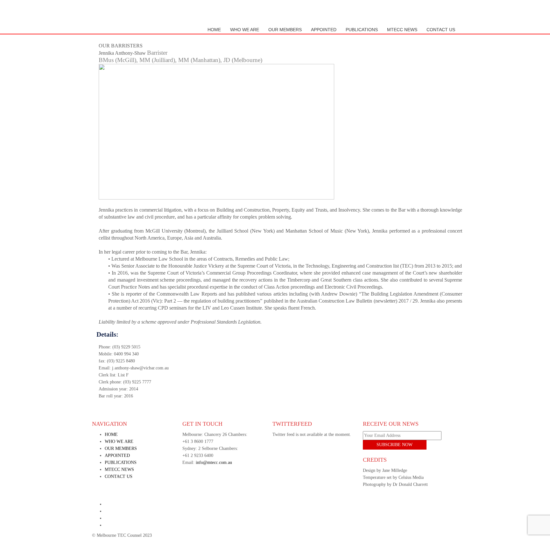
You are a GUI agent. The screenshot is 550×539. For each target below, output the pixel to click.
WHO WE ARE (244, 29)
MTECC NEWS (402, 29)
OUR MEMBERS (285, 29)
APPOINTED (323, 29)
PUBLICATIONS (362, 29)
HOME (214, 29)
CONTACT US (441, 29)
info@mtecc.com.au (214, 462)
